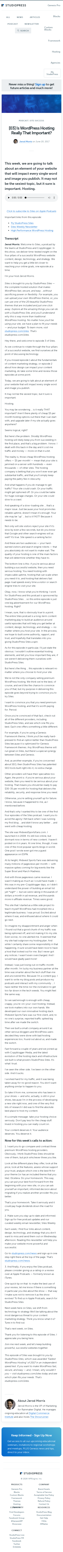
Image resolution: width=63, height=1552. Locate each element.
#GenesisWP (17, 1521)
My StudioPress (52, 73)
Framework (16, 1498)
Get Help (44, 1518)
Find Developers (16, 1512)
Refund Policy (44, 1501)
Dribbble (17, 1547)
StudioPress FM (17, 1538)
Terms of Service (44, 1492)
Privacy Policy (44, 1498)
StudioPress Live (16, 1535)
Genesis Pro (16, 1489)
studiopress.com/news (24, 1253)
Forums (16, 1515)
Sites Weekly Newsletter (24, 226)
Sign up (40, 84)
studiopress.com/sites (17, 331)
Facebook (16, 1541)
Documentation (44, 1515)
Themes (16, 1501)
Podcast (24, 121)
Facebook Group (16, 1518)
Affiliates (44, 1524)
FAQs (44, 1521)
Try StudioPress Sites (22, 223)
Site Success (37, 121)
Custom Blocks (17, 1495)
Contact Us (44, 1504)
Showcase (16, 1524)
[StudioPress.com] (14, 5)
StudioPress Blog (44, 1512)
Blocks (17, 1492)
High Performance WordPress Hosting (32, 230)
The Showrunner (39, 1416)
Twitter (16, 1544)
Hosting (16, 1504)
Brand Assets (44, 1489)
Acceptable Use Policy (44, 1495)
